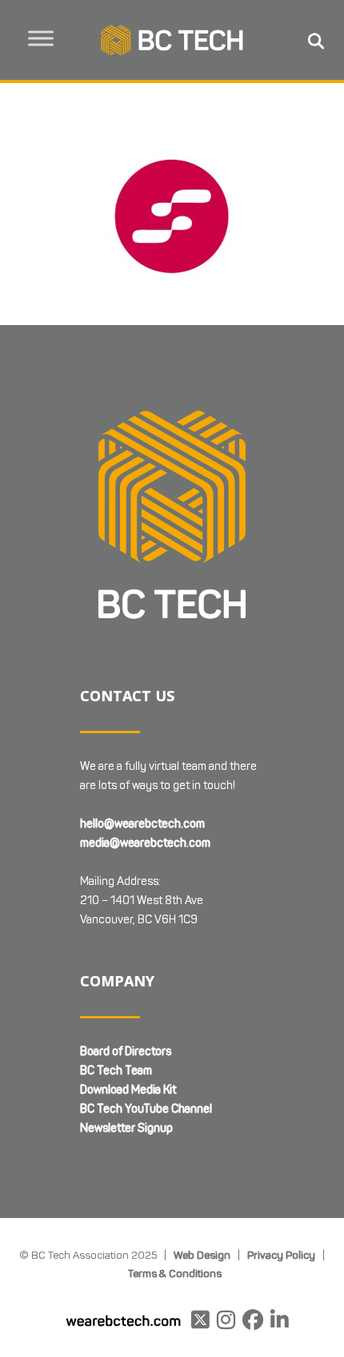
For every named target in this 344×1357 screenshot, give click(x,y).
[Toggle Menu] (41, 38)
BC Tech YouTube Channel (146, 1109)
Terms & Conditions (175, 1273)
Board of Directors (125, 1051)
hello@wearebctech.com (142, 824)
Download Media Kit (128, 1090)
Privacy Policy (281, 1254)
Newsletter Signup (126, 1128)
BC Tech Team (116, 1070)
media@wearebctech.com (145, 843)
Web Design (202, 1254)
